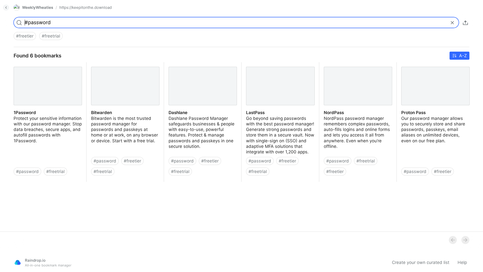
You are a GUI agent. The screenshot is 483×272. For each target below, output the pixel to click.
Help (462, 262)
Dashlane (173, 64)
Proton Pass (409, 64)
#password (27, 171)
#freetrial (51, 36)
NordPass (329, 64)
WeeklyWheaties (37, 7)
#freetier (24, 36)
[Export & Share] (465, 23)
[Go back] (6, 8)
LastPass (251, 64)
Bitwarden (97, 64)
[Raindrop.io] (18, 262)
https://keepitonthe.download (85, 7)
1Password (20, 64)
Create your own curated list (420, 262)
